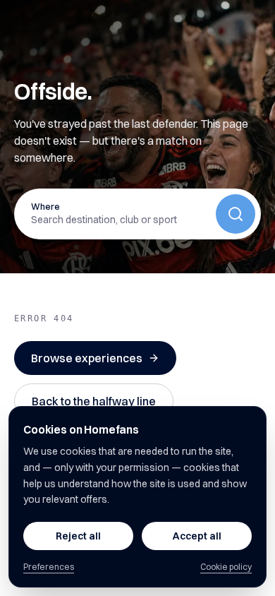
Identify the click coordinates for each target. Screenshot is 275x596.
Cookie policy (226, 566)
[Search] (235, 214)
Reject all (78, 536)
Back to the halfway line (94, 401)
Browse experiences (86, 358)
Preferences (48, 566)
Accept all (197, 536)
